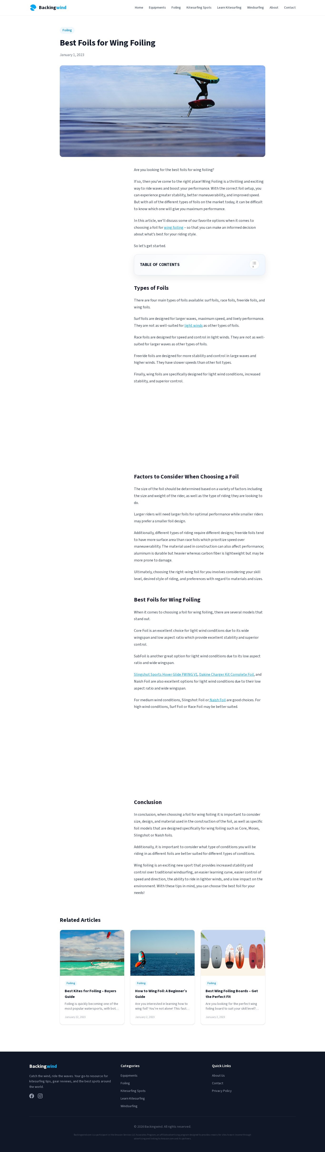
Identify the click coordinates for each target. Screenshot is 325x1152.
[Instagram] (40, 1096)
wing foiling (173, 227)
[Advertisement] (199, 430)
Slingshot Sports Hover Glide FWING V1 (165, 674)
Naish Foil (217, 700)
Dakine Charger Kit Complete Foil (226, 674)
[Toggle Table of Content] (254, 264)
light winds (193, 325)
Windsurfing (255, 7)
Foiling (176, 7)
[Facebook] (31, 1096)
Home (139, 7)
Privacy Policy (222, 1091)
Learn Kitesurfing (229, 7)
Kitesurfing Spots (199, 7)
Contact (290, 7)
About (274, 7)
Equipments (157, 7)
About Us (218, 1075)
